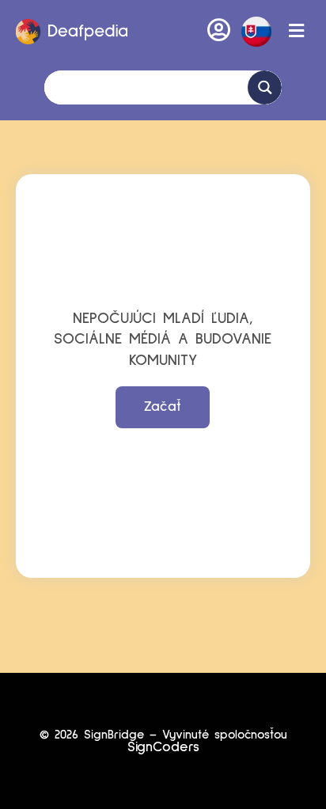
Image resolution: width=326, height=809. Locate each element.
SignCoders (163, 747)
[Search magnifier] (265, 87)
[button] (256, 32)
